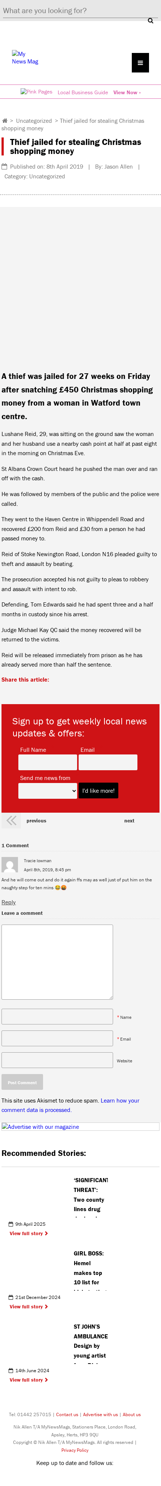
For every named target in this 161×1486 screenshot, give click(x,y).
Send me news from (45, 777)
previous (36, 820)
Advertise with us (100, 1414)
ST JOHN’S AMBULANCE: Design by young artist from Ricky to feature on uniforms (91, 1343)
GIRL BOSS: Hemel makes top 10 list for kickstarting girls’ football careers (90, 1270)
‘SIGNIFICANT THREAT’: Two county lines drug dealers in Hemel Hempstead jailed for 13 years (91, 1196)
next (129, 820)
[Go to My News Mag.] (5, 120)
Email (87, 749)
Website (124, 1060)
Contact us (67, 1414)
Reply (8, 902)
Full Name (33, 749)
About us (132, 1414)
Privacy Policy (74, 1450)
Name (125, 1017)
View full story (26, 1233)
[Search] (150, 20)
